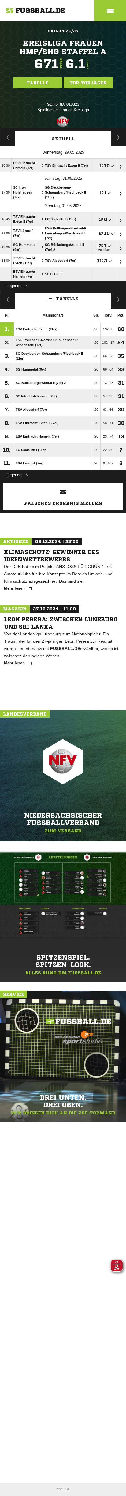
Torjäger (7, 137)
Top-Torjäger (88, 83)
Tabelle (38, 83)
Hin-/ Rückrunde (118, 299)
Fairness (7, 299)
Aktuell (63, 139)
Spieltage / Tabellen (118, 137)
